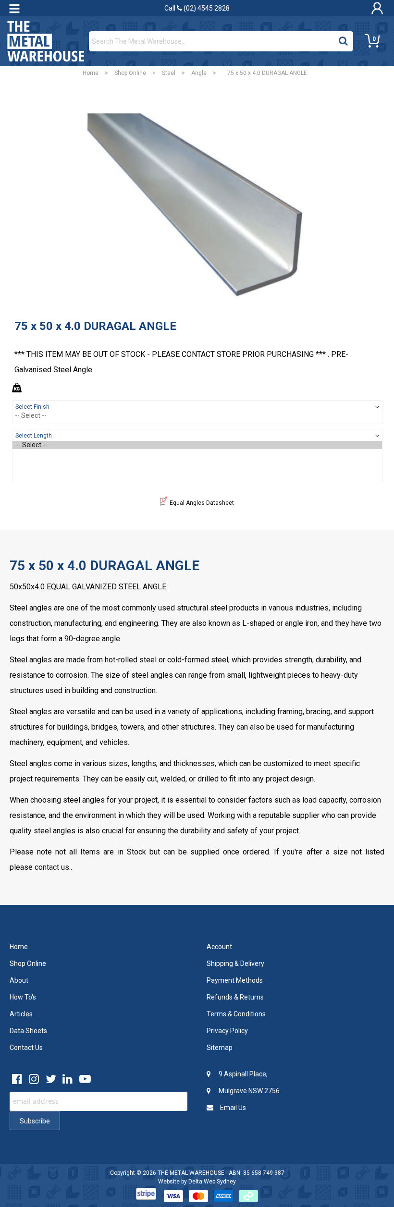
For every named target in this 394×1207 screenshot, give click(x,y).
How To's (23, 997)
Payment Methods (235, 980)
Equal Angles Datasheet (202, 503)
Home (90, 73)
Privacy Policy (227, 1031)
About (19, 980)
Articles (21, 1014)
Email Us (232, 1107)
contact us (52, 867)
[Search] (343, 39)
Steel (168, 73)
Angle (199, 73)
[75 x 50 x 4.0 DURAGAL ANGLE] (197, 207)
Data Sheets (28, 1031)
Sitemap (220, 1047)
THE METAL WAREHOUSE (191, 1173)
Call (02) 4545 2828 (197, 8)
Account (219, 947)
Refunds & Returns (235, 997)
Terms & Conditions (236, 1014)
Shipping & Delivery (235, 963)
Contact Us (26, 1047)
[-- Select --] (197, 445)
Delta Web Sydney (212, 1181)
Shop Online (130, 73)
